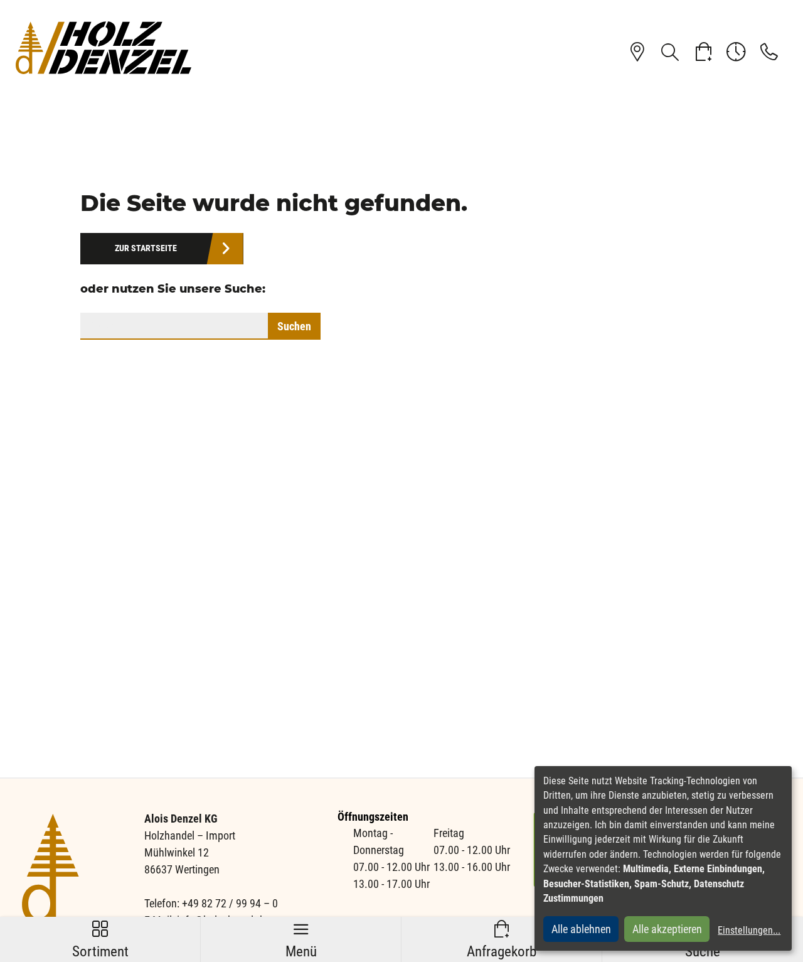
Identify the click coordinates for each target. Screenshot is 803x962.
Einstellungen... (749, 930)
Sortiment (100, 940)
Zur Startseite (146, 248)
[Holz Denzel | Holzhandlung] (103, 47)
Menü (301, 940)
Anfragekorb (501, 940)
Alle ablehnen (581, 929)
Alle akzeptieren (667, 929)
